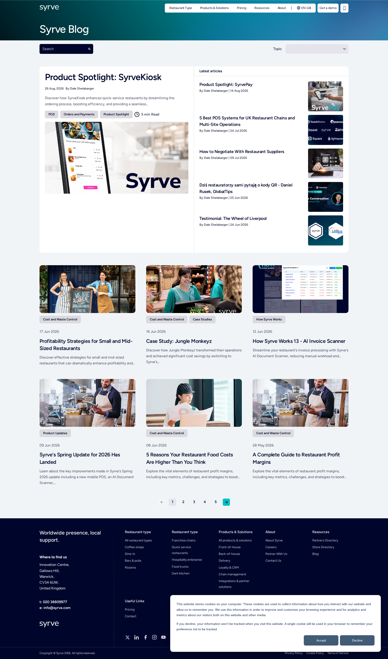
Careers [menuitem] (271, 547)
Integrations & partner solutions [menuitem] (234, 584)
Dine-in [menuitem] (130, 554)
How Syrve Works (269, 319)
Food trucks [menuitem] (180, 567)
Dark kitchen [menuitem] (181, 573)
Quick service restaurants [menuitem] (181, 550)
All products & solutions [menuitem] (235, 540)
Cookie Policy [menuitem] (315, 653)
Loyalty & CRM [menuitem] (229, 567)
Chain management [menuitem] (232, 574)
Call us (344, 8)
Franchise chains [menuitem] (184, 540)
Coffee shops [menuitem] (134, 547)
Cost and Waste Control (60, 319)
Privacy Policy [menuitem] (294, 653)
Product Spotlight (116, 114)
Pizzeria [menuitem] (130, 567)
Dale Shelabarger (82, 88)
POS (51, 114)
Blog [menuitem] (315, 554)
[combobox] (63, 49)
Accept (321, 640)
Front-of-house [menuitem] (230, 547)
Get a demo (328, 8)
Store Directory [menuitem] (323, 547)
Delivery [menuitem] (224, 561)
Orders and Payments (79, 114)
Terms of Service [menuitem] (337, 653)
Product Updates (55, 433)
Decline (357, 640)
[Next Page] (226, 502)
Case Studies (202, 319)
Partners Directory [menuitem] (325, 540)
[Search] (89, 49)
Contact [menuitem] (130, 616)
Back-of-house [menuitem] (229, 554)
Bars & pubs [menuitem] (133, 561)
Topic (277, 49)
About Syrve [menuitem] (274, 540)
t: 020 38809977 (53, 602)
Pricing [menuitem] (129, 609)
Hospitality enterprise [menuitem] (187, 560)
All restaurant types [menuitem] (138, 540)
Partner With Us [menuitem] (276, 554)
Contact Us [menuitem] (273, 561)
